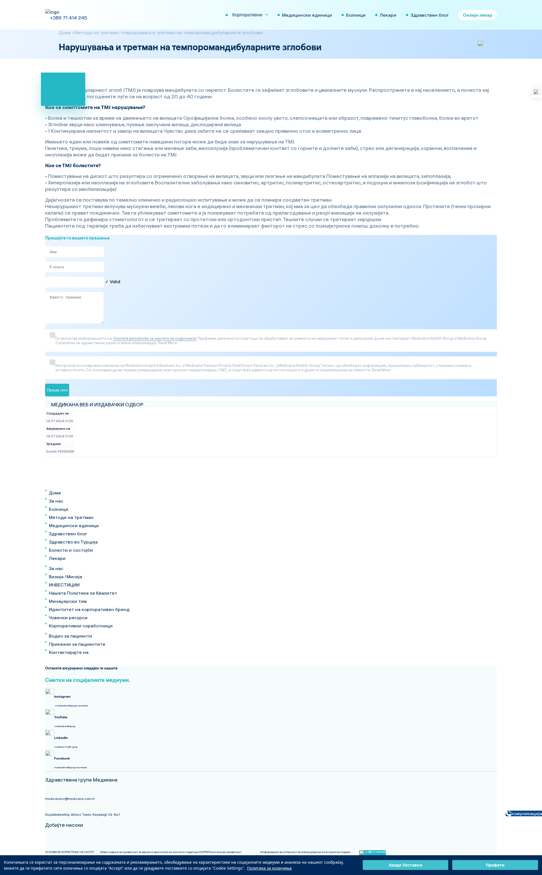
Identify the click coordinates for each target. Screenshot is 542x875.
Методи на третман (97, 32)
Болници (58, 509)
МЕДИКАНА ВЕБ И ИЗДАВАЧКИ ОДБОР (97, 404)
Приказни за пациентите (77, 644)
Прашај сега (57, 390)
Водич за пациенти (70, 636)
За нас (56, 501)
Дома (65, 32)
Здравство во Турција (73, 542)
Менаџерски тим (68, 601)
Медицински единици (74, 525)
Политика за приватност (225, 852)
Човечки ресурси (68, 617)
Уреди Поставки (405, 865)
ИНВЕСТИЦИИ (64, 585)
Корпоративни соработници (81, 626)
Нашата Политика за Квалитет (83, 593)
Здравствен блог (68, 533)
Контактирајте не (69, 652)
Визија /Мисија (65, 576)
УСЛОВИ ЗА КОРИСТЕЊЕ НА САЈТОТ (69, 852)
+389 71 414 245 (68, 18)
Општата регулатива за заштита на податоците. (155, 338)
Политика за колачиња (269, 868)
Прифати (495, 865)
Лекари (57, 558)
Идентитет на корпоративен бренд (89, 609)
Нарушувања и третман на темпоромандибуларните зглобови (193, 32)
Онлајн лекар (477, 15)
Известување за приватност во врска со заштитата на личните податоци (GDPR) (154, 852)
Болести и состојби (71, 550)
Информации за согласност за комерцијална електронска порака (305, 852)
